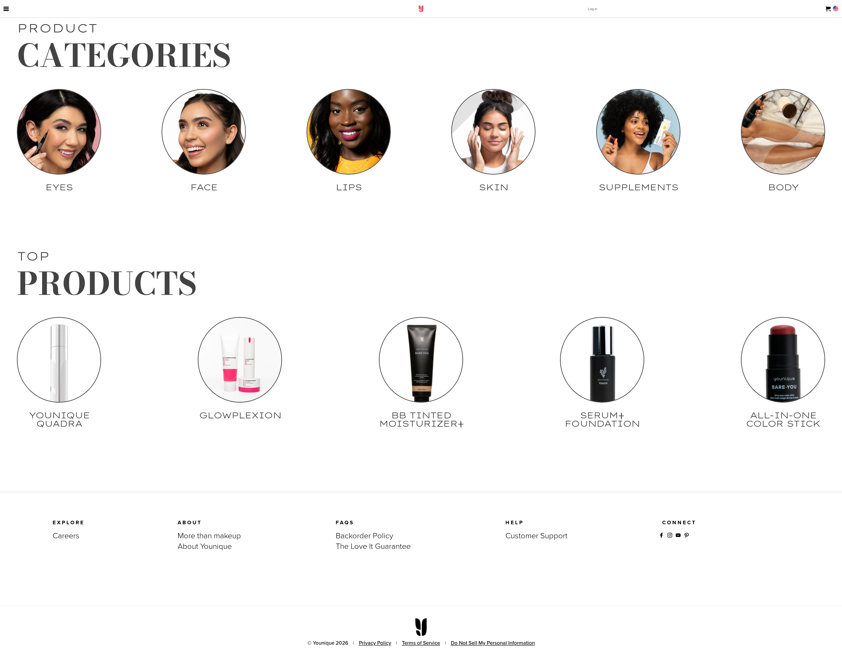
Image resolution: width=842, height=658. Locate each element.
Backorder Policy (364, 535)
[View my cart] (828, 9)
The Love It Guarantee (373, 546)
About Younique (205, 546)
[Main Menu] (6, 9)
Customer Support (536, 535)
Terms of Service (421, 643)
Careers (66, 535)
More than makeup (209, 535)
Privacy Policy (375, 643)
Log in (592, 8)
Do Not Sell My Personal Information (493, 643)
